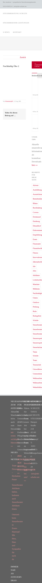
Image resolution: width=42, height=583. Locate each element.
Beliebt (34, 76)
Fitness (35, 253)
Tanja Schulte (35, 354)
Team (35, 360)
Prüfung (36, 307)
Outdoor (36, 302)
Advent (35, 185)
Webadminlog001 (9, 101)
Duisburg (36, 221)
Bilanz (35, 203)
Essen (35, 239)
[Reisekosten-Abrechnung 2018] (35, 118)
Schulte (35, 320)
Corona (35, 212)
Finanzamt (37, 244)
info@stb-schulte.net (20, 6)
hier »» (35, 165)
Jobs (34, 271)
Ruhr (35, 311)
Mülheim (36, 289)
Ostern (35, 298)
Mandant (36, 284)
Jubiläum (36, 275)
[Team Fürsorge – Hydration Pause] (35, 82)
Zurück (23, 57)
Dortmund (37, 217)
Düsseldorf (37, 226)
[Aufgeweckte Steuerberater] (35, 101)
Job (34, 266)
